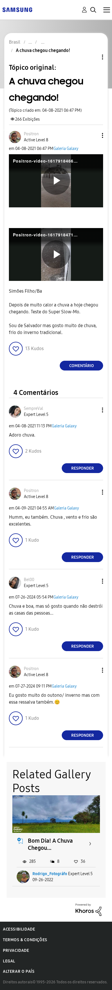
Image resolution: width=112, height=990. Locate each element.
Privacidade (16, 950)
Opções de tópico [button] (92, 57)
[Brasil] (17, 9)
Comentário (81, 365)
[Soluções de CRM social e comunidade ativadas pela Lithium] (88, 909)
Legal (9, 961)
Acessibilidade (19, 929)
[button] (93, 135)
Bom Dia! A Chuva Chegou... (50, 844)
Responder (82, 468)
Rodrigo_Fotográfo (49, 873)
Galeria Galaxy (65, 148)
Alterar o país (18, 971)
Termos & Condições (25, 939)
